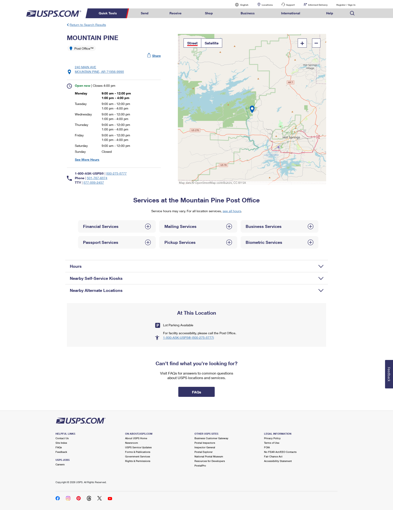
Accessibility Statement (278, 460)
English (239, 4)
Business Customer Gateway (211, 438)
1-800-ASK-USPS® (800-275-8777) (188, 337)
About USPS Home (136, 438)
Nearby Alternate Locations (96, 290)
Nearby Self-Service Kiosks (96, 278)
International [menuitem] (290, 13)
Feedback (61, 451)
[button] (154, 56)
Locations (267, 4)
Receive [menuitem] (175, 13)
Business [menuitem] (248, 13)
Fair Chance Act (273, 456)
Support (290, 4)
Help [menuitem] (329, 13)
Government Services (137, 456)
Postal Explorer (203, 451)
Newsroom (131, 442)
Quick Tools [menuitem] (108, 13)
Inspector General (204, 447)
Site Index (61, 442)
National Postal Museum (208, 456)
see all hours (232, 211)
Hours (76, 266)
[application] (252, 109)
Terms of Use (271, 442)
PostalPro (200, 465)
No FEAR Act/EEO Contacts (280, 451)
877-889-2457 (93, 182)
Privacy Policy (272, 438)
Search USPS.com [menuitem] (352, 13)
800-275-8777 (116, 173)
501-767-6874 (97, 178)
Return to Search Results (88, 25)
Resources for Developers (209, 460)
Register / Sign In (345, 4)
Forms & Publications (137, 451)
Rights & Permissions (137, 460)
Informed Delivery (318, 4)
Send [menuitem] (145, 13)
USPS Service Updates (138, 447)
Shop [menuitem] (209, 13)
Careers (60, 464)
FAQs (58, 447)
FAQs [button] (196, 392)
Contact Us (62, 438)
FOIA (267, 447)
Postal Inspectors (204, 442)
